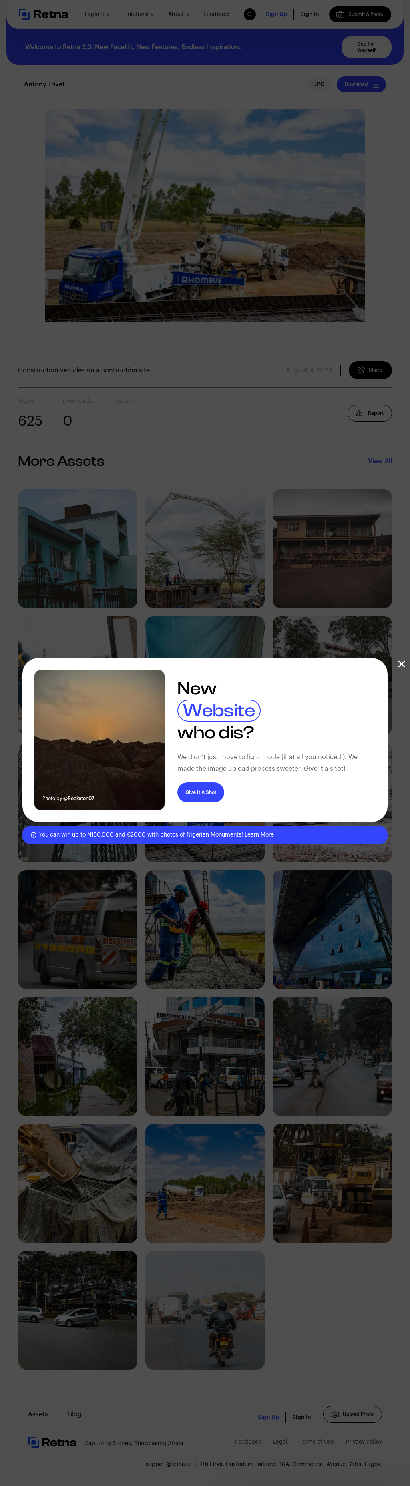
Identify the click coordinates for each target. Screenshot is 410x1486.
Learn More (259, 835)
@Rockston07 (78, 798)
